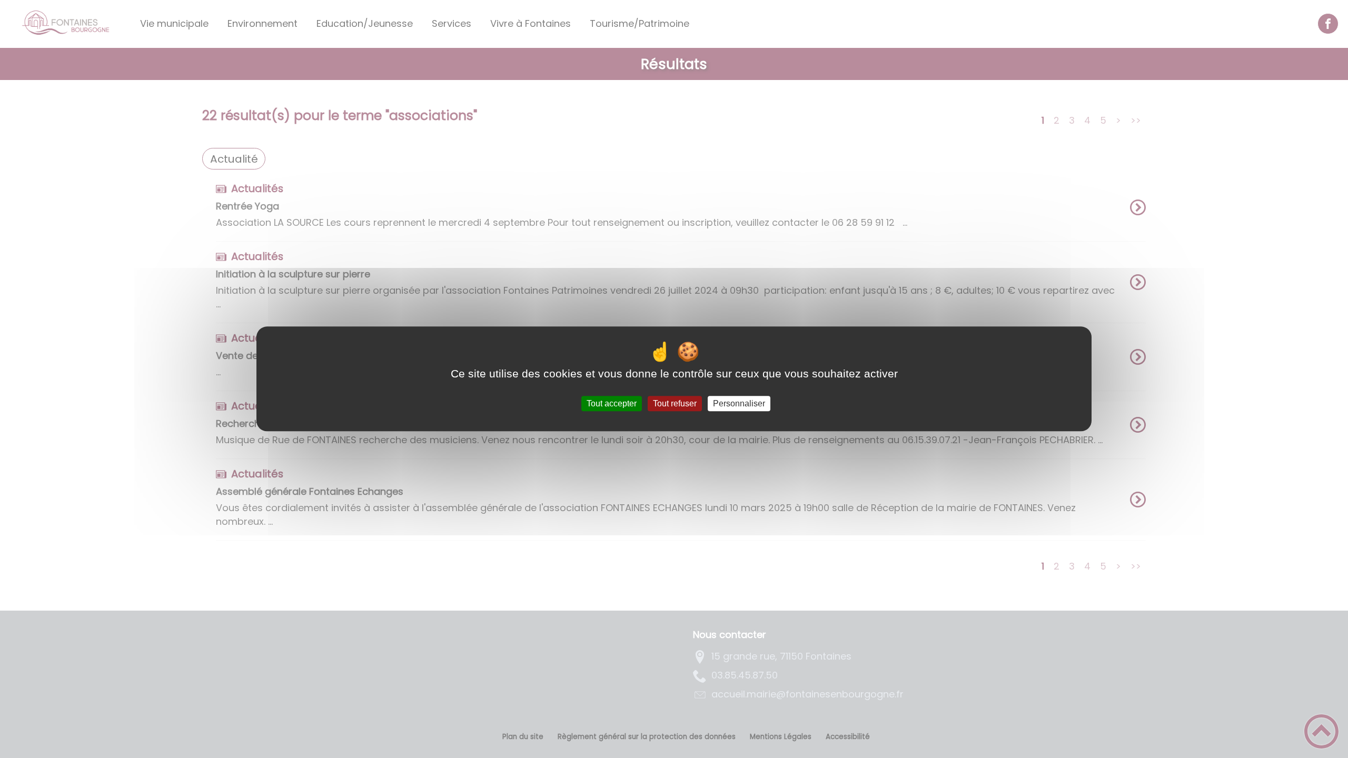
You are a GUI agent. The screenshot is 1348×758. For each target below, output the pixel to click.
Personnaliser (739, 403)
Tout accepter (612, 403)
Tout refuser (675, 403)
